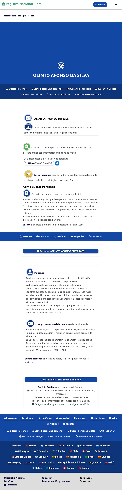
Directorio (11, 484)
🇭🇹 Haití (109, 462)
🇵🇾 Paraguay (15, 462)
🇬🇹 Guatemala (84, 445)
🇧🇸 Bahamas (52, 467)
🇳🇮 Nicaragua (22, 451)
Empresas (96, 236)
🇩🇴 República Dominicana (71, 462)
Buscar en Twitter (32, 94)
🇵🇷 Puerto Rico (46, 462)
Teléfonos (61, 236)
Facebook (88, 477)
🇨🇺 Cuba (30, 462)
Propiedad (78, 236)
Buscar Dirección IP (59, 94)
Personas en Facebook (90, 436)
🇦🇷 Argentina (47, 445)
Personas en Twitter (60, 436)
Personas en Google (32, 436)
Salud (114, 418)
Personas (27, 236)
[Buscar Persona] (57, 163)
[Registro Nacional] (116, 4)
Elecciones (99, 418)
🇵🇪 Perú (86, 451)
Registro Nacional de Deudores (54, 324)
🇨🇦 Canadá (68, 467)
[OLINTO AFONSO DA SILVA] (61, 65)
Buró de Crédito (46, 387)
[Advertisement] (61, 43)
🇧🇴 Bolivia (57, 456)
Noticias (54, 423)
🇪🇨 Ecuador (104, 456)
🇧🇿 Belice (37, 467)
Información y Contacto (57, 481)
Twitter (86, 481)
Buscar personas (43, 174)
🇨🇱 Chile (74, 451)
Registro (69, 423)
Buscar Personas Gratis (88, 94)
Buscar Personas (17, 88)
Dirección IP (108, 430)
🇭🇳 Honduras (103, 445)
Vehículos (44, 236)
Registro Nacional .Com (23, 4)
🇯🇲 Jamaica (95, 462)
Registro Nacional (15, 477)
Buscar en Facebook (80, 88)
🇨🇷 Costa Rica (66, 445)
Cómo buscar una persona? (47, 88)
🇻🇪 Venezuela (73, 456)
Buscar (101, 4)
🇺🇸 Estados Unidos (21, 456)
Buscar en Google (106, 88)
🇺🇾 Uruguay (41, 456)
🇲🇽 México (31, 445)
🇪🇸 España (84, 467)
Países (9, 481)
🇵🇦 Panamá (101, 451)
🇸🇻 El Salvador (40, 451)
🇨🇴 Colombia (59, 451)
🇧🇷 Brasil (89, 456)
